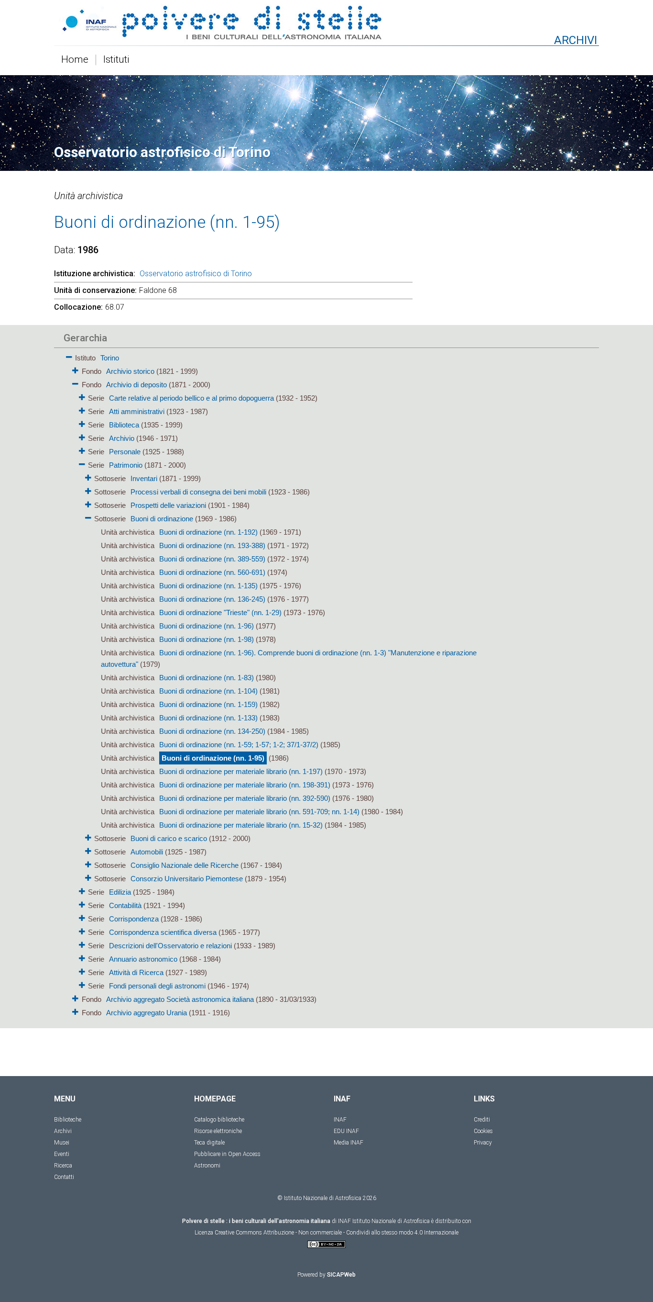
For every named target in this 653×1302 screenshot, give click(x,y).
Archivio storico (130, 371)
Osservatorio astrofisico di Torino (196, 273)
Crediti (482, 1119)
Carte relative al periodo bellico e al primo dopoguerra (191, 398)
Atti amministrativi (136, 411)
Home (74, 60)
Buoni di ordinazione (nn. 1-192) (208, 532)
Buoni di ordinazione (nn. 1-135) (208, 586)
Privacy (483, 1142)
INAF (340, 1119)
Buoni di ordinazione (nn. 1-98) (206, 639)
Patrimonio (125, 465)
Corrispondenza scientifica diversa (163, 932)
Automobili (147, 852)
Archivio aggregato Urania (146, 1013)
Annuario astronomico (143, 959)
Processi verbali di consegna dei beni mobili (198, 492)
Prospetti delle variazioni (168, 505)
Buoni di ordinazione (162, 519)
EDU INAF (346, 1131)
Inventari (144, 478)
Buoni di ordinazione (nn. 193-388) (212, 545)
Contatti (64, 1177)
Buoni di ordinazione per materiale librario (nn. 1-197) (241, 771)
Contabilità (125, 905)
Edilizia (120, 892)
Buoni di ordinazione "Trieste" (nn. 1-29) (220, 612)
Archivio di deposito (136, 385)
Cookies (483, 1131)
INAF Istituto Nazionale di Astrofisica (384, 1221)
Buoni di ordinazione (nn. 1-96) (206, 626)
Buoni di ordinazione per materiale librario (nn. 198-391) (244, 785)
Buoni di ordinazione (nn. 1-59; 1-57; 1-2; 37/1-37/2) (238, 745)
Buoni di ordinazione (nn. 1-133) (208, 718)
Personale (125, 452)
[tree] (271, 684)
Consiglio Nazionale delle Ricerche (185, 865)
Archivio (121, 438)
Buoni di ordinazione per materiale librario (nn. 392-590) (244, 798)
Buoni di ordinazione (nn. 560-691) (212, 572)
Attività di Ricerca (136, 972)
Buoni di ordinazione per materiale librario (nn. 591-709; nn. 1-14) (259, 812)
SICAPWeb (341, 1274)
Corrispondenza (134, 919)
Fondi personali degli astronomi (157, 986)
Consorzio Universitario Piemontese (187, 879)
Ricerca (63, 1165)
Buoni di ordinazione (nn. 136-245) (212, 599)
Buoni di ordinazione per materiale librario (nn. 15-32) (241, 825)
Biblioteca (124, 425)
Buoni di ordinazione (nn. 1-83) (206, 677)
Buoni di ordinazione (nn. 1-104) (208, 691)
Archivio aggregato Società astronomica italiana (180, 999)
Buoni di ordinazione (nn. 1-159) (208, 704)
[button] (69, 355)
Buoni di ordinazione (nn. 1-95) (213, 758)
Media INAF (348, 1142)
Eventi (61, 1154)
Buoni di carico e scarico (169, 838)
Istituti (116, 60)
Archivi (63, 1131)
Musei (61, 1142)
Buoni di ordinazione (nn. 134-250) (212, 731)
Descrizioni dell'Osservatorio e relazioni (170, 946)
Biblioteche (67, 1119)
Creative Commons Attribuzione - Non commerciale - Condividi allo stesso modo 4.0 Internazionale (336, 1232)
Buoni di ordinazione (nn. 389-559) (212, 559)
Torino (109, 358)
